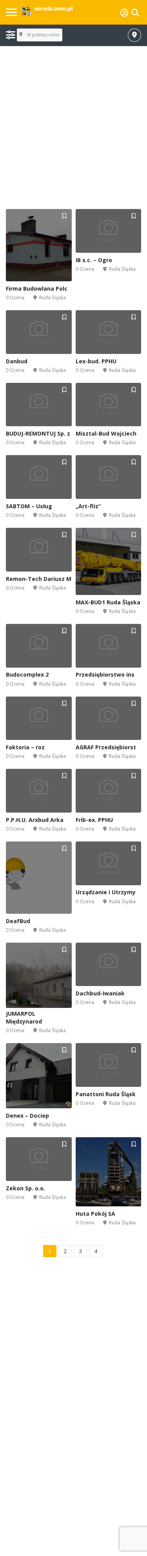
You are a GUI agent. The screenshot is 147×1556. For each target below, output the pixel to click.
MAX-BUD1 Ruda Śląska (108, 602)
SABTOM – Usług (29, 506)
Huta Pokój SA (95, 1213)
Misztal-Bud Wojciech (106, 433)
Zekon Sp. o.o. (25, 1188)
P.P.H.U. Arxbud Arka (35, 820)
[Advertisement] (73, 128)
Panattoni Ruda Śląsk (106, 1094)
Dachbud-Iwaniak (100, 993)
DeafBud (18, 921)
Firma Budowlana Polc (36, 288)
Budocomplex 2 (27, 674)
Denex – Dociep (27, 1115)
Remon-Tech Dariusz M (38, 578)
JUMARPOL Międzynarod (24, 1017)
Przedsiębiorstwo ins (105, 674)
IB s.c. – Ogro (94, 260)
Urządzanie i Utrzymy (106, 892)
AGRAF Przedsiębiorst (106, 747)
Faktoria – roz (25, 747)
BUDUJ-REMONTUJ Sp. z (38, 433)
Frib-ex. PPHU (94, 820)
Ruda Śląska (52, 297)
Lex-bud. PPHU (96, 361)
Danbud (16, 361)
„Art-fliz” (88, 506)
